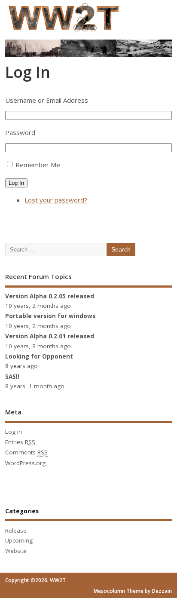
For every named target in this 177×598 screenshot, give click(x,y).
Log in (13, 431)
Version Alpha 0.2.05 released (49, 296)
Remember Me (37, 164)
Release (16, 530)
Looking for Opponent (39, 356)
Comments (26, 452)
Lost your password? (55, 200)
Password (20, 132)
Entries (20, 442)
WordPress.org (25, 463)
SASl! (12, 376)
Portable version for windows (50, 316)
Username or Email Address (46, 100)
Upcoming (19, 540)
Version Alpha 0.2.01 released (49, 336)
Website (16, 551)
